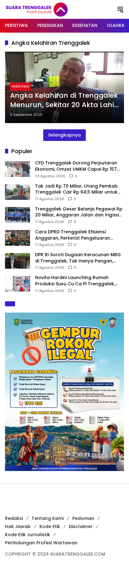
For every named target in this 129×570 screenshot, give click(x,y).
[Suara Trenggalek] (48, 9)
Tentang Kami (48, 518)
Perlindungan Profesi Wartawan (41, 543)
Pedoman (83, 518)
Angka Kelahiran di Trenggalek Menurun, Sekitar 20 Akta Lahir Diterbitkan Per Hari (64, 100)
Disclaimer (81, 526)
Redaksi (14, 518)
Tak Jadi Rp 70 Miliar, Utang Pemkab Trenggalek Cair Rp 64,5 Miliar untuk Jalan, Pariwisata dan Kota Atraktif (76, 189)
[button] (120, 9)
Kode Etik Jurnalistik (27, 534)
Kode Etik (49, 526)
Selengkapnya (64, 135)
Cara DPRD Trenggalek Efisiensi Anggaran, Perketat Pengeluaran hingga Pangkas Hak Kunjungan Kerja (77, 235)
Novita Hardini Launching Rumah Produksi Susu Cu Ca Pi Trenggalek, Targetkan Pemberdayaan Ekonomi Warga (75, 281)
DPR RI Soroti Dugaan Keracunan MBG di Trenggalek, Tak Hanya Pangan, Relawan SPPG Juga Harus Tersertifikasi (78, 258)
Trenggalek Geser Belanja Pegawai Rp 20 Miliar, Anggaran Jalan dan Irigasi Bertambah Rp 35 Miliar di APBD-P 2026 (79, 212)
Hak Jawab (18, 526)
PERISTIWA (20, 86)
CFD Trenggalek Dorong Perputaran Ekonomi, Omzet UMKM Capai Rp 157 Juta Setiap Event (76, 166)
